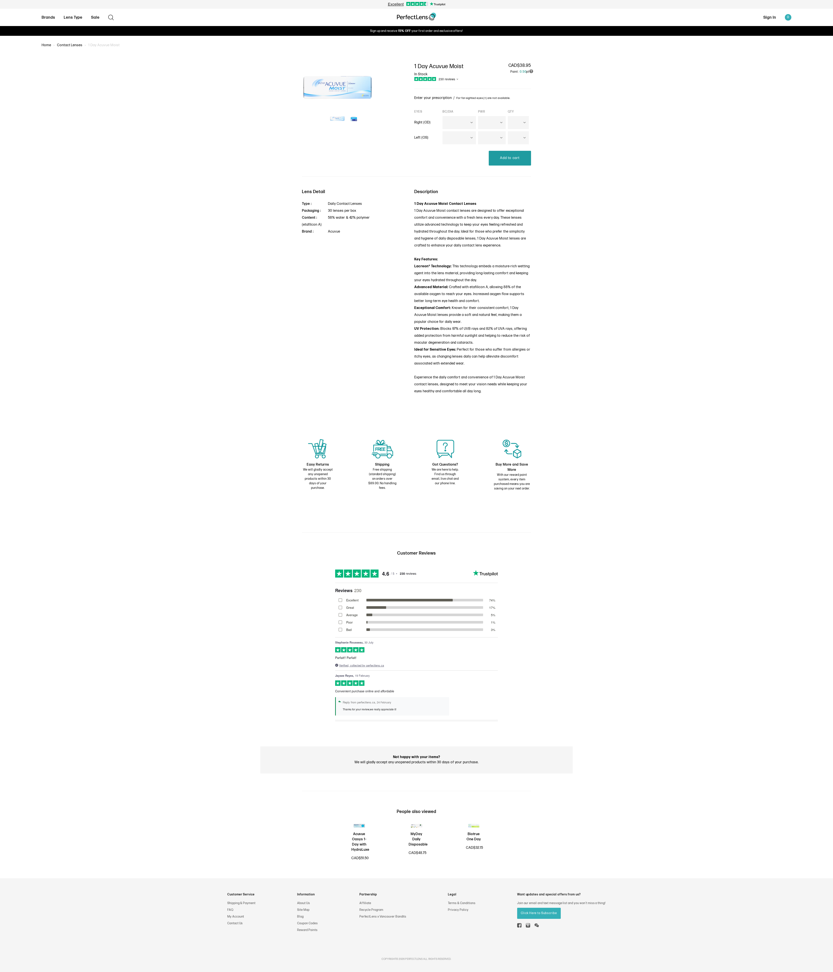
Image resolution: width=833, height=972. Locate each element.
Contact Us (235, 923)
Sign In (769, 17)
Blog (300, 916)
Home (46, 45)
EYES (418, 111)
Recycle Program (371, 910)
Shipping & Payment (241, 903)
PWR (481, 111)
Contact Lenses (69, 45)
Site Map (303, 910)
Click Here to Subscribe (539, 913)
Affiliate (365, 903)
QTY (511, 111)
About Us (303, 903)
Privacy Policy (458, 910)
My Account (235, 916)
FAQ (230, 910)
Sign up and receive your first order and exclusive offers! (416, 31)
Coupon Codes (307, 923)
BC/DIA (448, 111)
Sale (95, 17)
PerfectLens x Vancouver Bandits (383, 916)
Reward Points (307, 930)
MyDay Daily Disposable (418, 839)
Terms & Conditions (461, 903)
